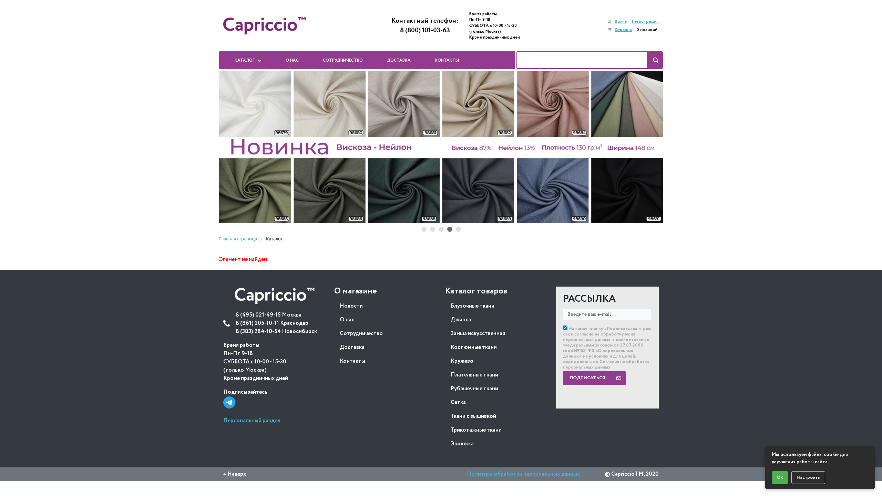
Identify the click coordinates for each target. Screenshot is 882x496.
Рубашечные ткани (474, 389)
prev (231, 147)
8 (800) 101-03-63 (425, 30)
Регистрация (645, 21)
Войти (621, 21)
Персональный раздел (251, 421)
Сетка (458, 402)
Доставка (352, 347)
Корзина (623, 30)
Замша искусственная (478, 334)
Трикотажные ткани (476, 430)
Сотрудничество (361, 334)
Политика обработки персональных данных (523, 474)
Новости (351, 306)
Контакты (352, 361)
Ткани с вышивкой (473, 416)
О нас (347, 320)
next (651, 147)
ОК (780, 477)
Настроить (808, 477)
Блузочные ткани (472, 306)
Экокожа (462, 444)
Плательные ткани (474, 375)
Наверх (236, 474)
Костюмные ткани (474, 347)
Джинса (461, 320)
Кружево (462, 361)
